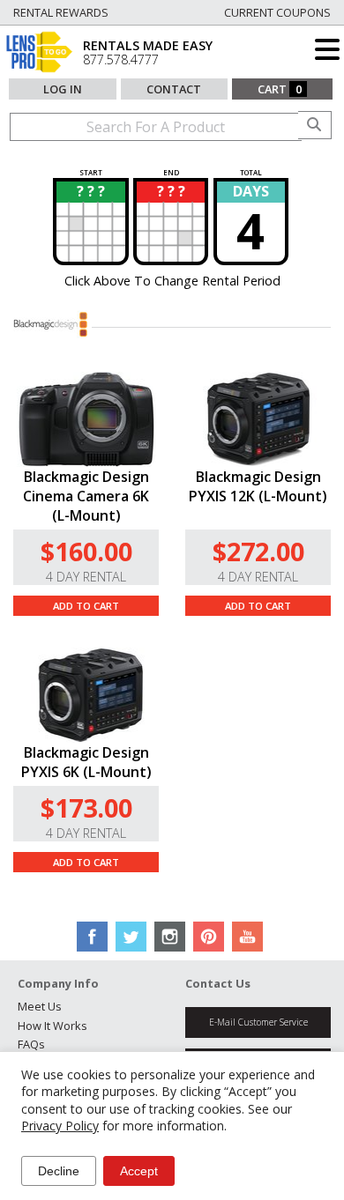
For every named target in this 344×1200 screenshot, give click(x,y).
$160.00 (86, 551)
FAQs (31, 1044)
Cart (280, 89)
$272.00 (258, 551)
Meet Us (40, 1006)
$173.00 (86, 807)
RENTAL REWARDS (60, 12)
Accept (139, 1171)
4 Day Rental (86, 576)
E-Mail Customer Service (258, 1022)
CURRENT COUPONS (277, 12)
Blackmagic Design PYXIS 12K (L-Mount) (258, 486)
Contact (173, 89)
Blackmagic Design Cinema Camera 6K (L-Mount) (86, 496)
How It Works (52, 1025)
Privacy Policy (60, 1125)
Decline (58, 1171)
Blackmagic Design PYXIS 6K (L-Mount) (86, 762)
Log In (62, 89)
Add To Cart (86, 605)
